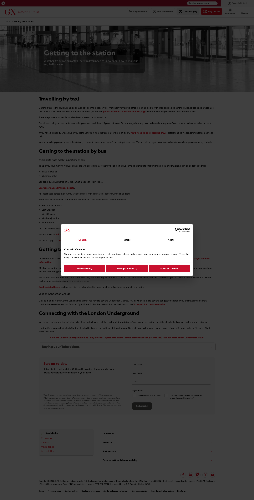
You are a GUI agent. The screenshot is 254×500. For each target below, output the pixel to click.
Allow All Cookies (169, 268)
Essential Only (84, 268)
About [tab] (171, 239)
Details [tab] (127, 239)
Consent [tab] (82, 239)
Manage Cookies (125, 268)
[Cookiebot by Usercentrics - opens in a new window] (177, 230)
